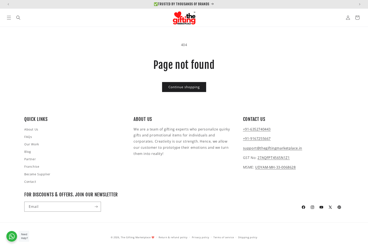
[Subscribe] (96, 207)
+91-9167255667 (257, 138)
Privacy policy (200, 237)
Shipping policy (247, 237)
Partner (30, 159)
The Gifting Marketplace (136, 237)
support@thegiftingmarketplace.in (272, 148)
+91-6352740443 (257, 129)
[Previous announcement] (8, 4)
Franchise (31, 166)
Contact (30, 182)
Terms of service (223, 237)
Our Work (31, 144)
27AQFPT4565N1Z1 (273, 157)
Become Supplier (37, 174)
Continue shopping (184, 87)
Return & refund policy (173, 237)
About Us (31, 129)
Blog (27, 152)
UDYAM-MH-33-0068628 (275, 167)
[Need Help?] (11, 236)
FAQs (28, 137)
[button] (9, 17)
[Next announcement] (359, 4)
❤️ (153, 237)
